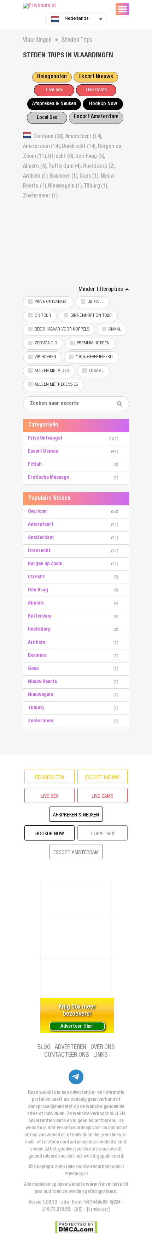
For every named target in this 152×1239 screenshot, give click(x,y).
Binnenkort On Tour (91, 316)
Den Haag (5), (90, 157)
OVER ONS (102, 1047)
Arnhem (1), (36, 176)
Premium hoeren (93, 343)
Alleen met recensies (56, 385)
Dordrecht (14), (80, 147)
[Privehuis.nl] (65, 6)
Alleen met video (52, 371)
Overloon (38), (49, 137)
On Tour (43, 316)
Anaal (115, 329)
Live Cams (96, 90)
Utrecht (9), (61, 157)
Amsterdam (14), (42, 147)
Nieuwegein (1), (65, 186)
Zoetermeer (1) (40, 196)
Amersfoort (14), (83, 137)
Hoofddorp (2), (99, 167)
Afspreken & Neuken (54, 104)
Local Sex (47, 117)
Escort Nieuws (95, 77)
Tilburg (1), (96, 186)
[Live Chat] (76, 976)
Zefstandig (46, 343)
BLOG (44, 1047)
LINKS (100, 1055)
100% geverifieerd (94, 357)
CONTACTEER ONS (66, 1055)
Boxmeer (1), (65, 176)
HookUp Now (103, 104)
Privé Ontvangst (51, 302)
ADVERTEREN (70, 1047)
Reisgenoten (52, 77)
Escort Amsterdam (96, 117)
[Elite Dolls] (76, 937)
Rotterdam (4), (65, 167)
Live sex (54, 90)
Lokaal (96, 371)
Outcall (95, 302)
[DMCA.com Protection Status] (76, 1227)
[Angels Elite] (76, 898)
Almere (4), (35, 167)
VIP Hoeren (45, 357)
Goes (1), (90, 176)
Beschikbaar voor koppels (62, 329)
